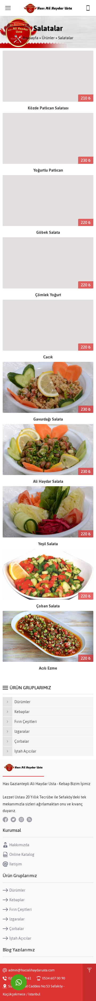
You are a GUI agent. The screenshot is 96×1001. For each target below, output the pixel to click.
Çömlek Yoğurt (48, 294)
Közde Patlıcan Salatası (48, 108)
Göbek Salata (48, 232)
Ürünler (48, 38)
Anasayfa (30, 38)
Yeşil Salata (48, 543)
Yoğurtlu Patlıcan (48, 170)
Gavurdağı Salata (48, 419)
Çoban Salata (48, 606)
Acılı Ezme (48, 668)
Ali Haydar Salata (48, 481)
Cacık (48, 357)
